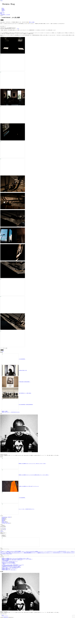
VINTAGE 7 (3, 10)
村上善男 (64, 552)
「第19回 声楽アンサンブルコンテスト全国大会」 (9, 563)
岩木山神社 (29, 552)
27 (4, 529)
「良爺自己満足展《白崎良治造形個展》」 (24, 381)
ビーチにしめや (54, 551)
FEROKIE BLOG (6, 617)
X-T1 (16, 551)
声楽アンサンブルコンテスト (14, 552)
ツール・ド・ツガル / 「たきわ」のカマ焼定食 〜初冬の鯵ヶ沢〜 (11, 567)
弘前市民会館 (57, 552)
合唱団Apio (7, 552)
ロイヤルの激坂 (57, 551)
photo (8, 551)
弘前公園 (54, 552)
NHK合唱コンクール (3, 551)
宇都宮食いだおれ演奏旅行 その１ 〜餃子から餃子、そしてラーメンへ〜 (29, 486)
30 (1, 530)
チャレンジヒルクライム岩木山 (32, 551)
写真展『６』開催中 (5, 411)
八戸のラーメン (69, 551)
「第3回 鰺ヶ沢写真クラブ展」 (23, 370)
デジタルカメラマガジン (40, 551)
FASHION (3, 518)
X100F (3, 351)
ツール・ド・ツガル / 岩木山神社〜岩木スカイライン (10, 561)
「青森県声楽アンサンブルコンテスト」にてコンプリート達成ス (11, 566)
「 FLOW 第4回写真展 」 (22, 497)
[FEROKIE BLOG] (8, 6)
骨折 (7, 553)
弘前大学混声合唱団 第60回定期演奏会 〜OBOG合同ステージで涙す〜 (12, 565)
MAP (18, 28)
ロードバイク (62, 551)
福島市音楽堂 (68, 552)
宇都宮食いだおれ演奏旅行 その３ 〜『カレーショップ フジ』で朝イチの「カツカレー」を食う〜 (32, 463)
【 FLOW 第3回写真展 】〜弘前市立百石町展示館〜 (26, 404)
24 (2, 529)
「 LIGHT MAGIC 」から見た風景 (5, 14)
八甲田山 (72, 551)
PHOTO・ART (2, 12)
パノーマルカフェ (45, 551)
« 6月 (1, 531)
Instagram (3, 9)
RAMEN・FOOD (4, 522)
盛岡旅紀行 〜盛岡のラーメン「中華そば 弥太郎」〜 (9, 569)
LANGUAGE (3, 519)
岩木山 (25, 552)
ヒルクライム (49, 551)
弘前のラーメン (41, 552)
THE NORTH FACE (12, 551)
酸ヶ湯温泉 (3, 553)
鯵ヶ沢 (9, 553)
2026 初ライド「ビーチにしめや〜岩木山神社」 (8, 562)
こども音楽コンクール (23, 551)
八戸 (66, 551)
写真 (73, 551)
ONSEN (3, 520)
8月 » (3, 531)
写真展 (1, 552)
